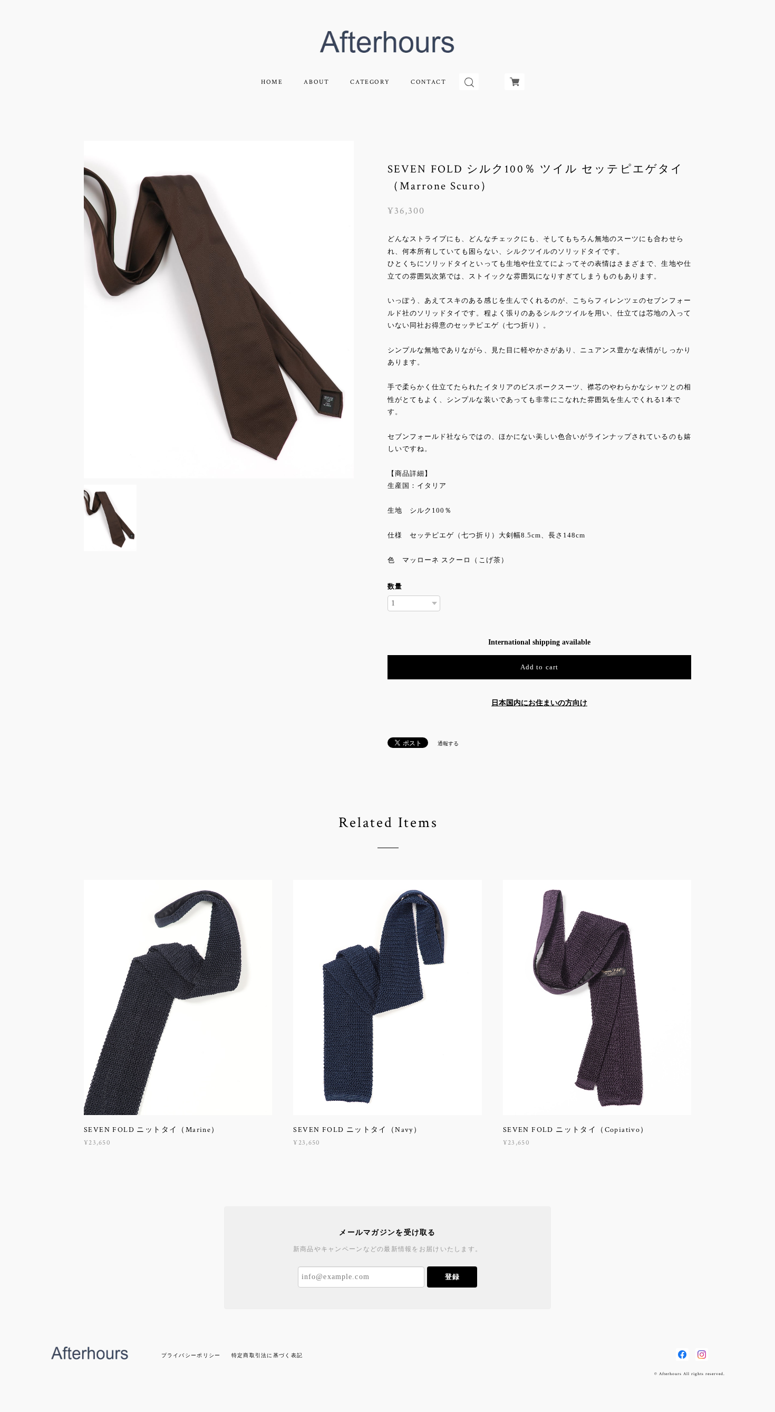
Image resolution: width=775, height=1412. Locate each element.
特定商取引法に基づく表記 (267, 1355)
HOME (272, 82)
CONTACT (428, 82)
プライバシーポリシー (191, 1355)
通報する (448, 743)
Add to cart (539, 667)
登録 (452, 1277)
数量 (395, 586)
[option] (219, 309)
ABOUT (316, 82)
